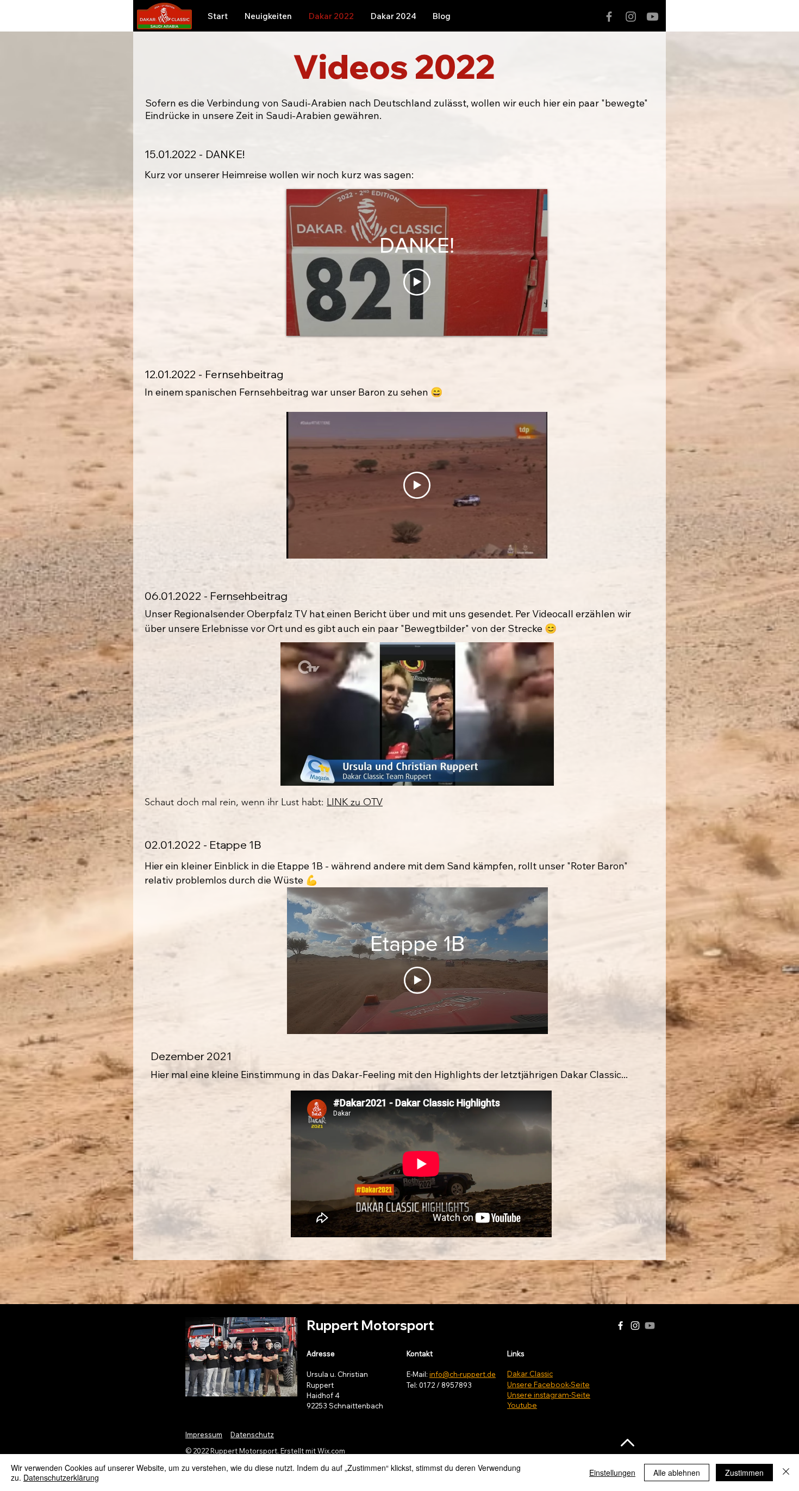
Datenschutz (252, 1434)
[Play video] (416, 282)
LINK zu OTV (355, 802)
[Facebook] (609, 16)
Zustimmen (744, 1472)
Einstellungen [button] (612, 1472)
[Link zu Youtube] (652, 16)
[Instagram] (631, 16)
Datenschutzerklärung (61, 1477)
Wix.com (331, 1450)
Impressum (203, 1434)
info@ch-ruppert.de (462, 1374)
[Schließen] (785, 1472)
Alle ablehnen (676, 1472)
